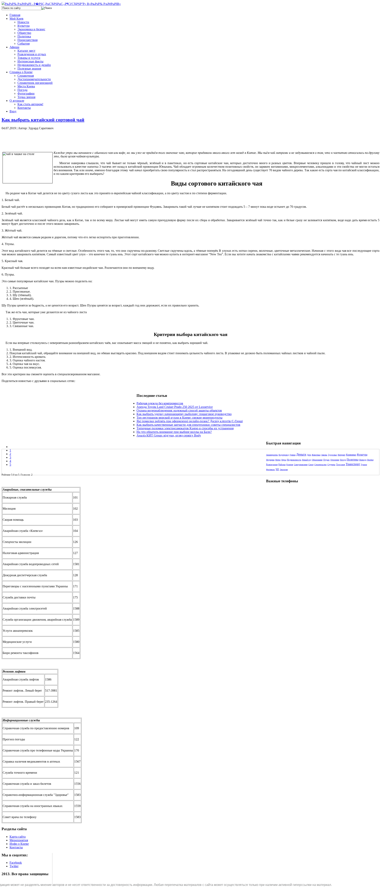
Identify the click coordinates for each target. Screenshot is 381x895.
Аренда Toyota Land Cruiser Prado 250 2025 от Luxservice (175, 407)
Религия (289, 464)
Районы (282, 464)
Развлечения (272, 464)
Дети (309, 455)
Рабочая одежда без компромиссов (160, 403)
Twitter (14, 866)
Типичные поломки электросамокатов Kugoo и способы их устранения (185, 428)
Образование (317, 460)
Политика (352, 459)
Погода (343, 460)
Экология (284, 469)
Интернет (341, 455)
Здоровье (332, 455)
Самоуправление (301, 464)
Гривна (292, 455)
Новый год (306, 460)
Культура (362, 454)
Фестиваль (270, 469)
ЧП (277, 469)
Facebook (16, 862)
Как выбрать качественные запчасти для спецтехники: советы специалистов (188, 424)
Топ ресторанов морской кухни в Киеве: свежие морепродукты (179, 417)
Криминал (351, 454)
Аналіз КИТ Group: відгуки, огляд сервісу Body (169, 435)
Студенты (331, 464)
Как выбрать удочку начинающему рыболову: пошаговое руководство (184, 414)
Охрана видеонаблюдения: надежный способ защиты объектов (179, 410)
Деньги (301, 454)
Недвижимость (294, 460)
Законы (324, 455)
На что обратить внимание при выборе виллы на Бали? (174, 432)
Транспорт (353, 464)
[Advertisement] (69, 139)
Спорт (311, 464)
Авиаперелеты (272, 455)
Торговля (340, 464)
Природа (362, 460)
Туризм (364, 464)
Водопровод (284, 455)
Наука (283, 460)
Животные (316, 455)
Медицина (270, 460)
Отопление (334, 460)
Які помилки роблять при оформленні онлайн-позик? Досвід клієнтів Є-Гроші (190, 421)
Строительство (320, 464)
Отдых (326, 460)
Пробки (370, 460)
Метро (278, 460)
